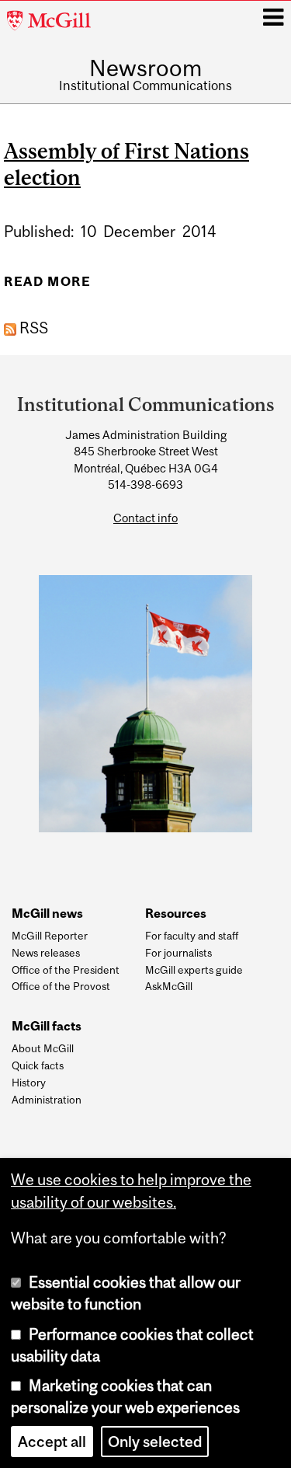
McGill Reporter (50, 935)
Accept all (52, 1441)
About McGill (43, 1048)
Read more (47, 286)
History (29, 1082)
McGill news (47, 913)
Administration (46, 1099)
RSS (32, 327)
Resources (175, 913)
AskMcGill (168, 986)
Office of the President (66, 969)
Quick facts (38, 1065)
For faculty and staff (191, 935)
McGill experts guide (194, 969)
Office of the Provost (61, 986)
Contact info (145, 518)
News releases (46, 952)
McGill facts (46, 1026)
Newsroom (145, 68)
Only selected (155, 1441)
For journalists (178, 952)
